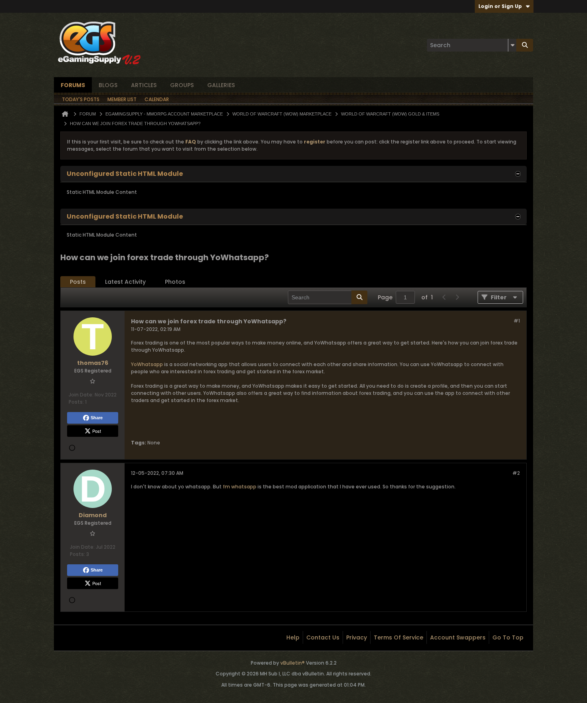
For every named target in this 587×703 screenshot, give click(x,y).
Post (96, 431)
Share (97, 417)
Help (292, 637)
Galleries (221, 85)
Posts (78, 282)
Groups (182, 85)
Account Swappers (458, 637)
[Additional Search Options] (512, 45)
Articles (144, 85)
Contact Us (322, 637)
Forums (73, 85)
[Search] (524, 45)
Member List (122, 99)
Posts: (76, 401)
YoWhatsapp (147, 364)
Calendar (157, 99)
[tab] (77, 282)
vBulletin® (292, 662)
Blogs (108, 85)
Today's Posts (80, 99)
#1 (517, 320)
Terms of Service (398, 637)
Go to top (508, 637)
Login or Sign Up (500, 6)
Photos (175, 282)
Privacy (356, 637)
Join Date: (81, 394)
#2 (516, 473)
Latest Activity (125, 282)
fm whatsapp (239, 486)
